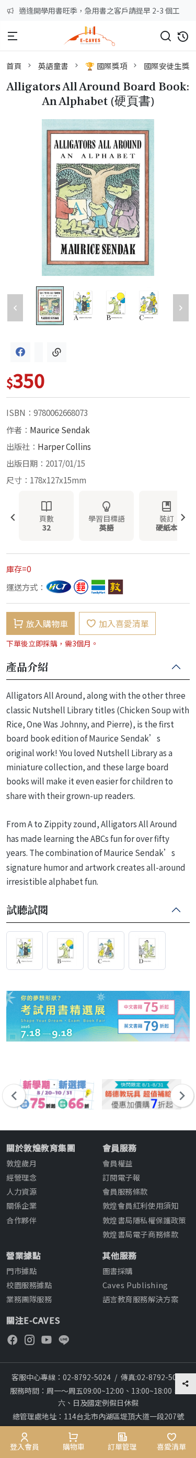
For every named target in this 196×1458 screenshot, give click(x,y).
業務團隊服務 (29, 1298)
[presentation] (13, 518)
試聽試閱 (27, 910)
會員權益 (117, 1163)
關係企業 (21, 1205)
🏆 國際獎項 (106, 65)
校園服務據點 (29, 1284)
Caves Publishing (135, 1284)
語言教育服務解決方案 (140, 1298)
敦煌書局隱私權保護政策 (144, 1219)
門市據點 (21, 1270)
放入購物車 (47, 623)
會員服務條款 (125, 1191)
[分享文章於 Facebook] (20, 352)
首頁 (13, 65)
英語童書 (53, 65)
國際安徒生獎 (166, 65)
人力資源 (21, 1191)
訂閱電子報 (121, 1177)
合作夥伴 (21, 1219)
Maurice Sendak (60, 429)
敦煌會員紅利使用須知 (140, 1205)
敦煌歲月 (21, 1163)
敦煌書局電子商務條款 (140, 1234)
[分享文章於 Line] (38, 352)
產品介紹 (27, 667)
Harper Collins (64, 446)
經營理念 (21, 1177)
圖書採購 (117, 1270)
